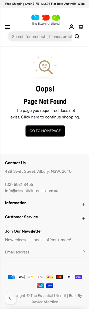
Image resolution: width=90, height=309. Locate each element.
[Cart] (80, 26)
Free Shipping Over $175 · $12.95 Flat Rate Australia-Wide (45, 4)
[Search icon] (77, 36)
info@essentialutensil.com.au (31, 190)
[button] (8, 27)
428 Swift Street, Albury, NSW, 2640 (38, 171)
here (35, 117)
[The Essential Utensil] (45, 20)
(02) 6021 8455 (19, 184)
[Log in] (71, 26)
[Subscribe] (83, 252)
